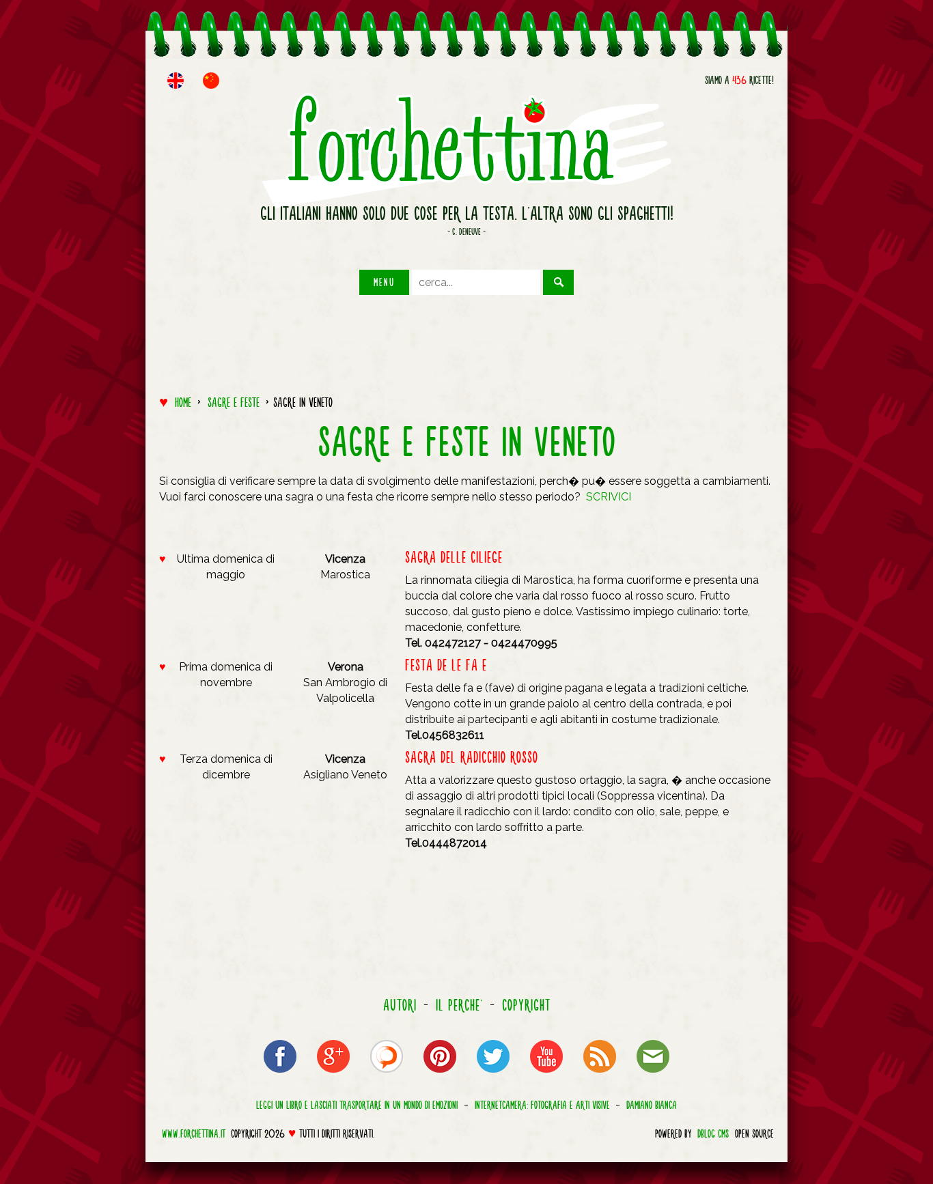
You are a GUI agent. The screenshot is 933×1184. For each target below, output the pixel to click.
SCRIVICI (608, 496)
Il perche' (459, 1005)
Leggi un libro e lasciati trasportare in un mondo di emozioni (357, 1104)
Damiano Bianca (651, 1104)
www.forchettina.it (193, 1133)
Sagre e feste (234, 402)
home (183, 402)
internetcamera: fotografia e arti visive (542, 1104)
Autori (400, 1005)
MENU (384, 282)
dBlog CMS (713, 1133)
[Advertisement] (466, 339)
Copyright (526, 1005)
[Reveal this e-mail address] (653, 1075)
